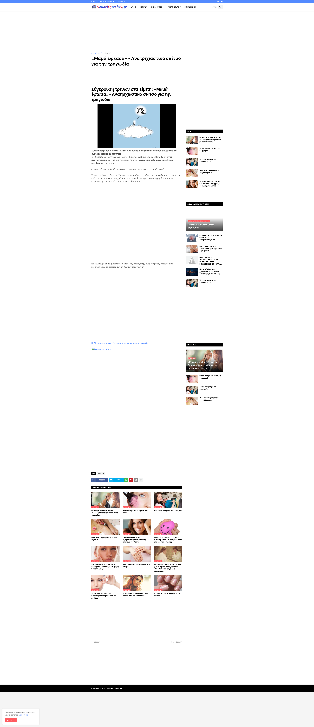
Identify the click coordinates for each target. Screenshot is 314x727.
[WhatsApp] (126, 480)
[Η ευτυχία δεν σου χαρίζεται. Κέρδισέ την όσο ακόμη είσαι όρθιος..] (192, 272)
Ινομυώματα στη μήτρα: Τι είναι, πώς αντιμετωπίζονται (210, 237)
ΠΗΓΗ (94, 343)
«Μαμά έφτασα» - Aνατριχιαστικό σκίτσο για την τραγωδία (122, 343)
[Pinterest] (131, 480)
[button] (214, 7)
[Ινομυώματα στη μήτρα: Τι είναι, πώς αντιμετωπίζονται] (192, 238)
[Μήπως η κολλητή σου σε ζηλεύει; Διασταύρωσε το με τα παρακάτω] (192, 140)
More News (173, 7)
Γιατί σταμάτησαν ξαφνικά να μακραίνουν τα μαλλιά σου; (135, 594)
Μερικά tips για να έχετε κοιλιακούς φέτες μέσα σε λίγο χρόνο (210, 248)
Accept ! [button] (10, 720)
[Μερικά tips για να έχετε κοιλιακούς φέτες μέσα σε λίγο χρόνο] (192, 249)
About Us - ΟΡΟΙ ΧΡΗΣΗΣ (106, 2)
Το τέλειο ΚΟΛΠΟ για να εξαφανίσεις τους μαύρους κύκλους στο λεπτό (134, 539)
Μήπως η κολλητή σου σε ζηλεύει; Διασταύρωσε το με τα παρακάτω (104, 512)
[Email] (136, 480)
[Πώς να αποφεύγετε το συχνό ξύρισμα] (192, 173)
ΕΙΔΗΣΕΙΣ (109, 53)
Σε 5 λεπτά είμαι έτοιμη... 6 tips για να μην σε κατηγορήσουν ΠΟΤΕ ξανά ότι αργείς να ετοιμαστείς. (167, 567)
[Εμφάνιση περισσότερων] (141, 480)
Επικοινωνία (190, 7)
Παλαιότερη (176, 642)
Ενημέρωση (156, 7)
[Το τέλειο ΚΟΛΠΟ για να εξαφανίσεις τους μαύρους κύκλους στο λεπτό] (192, 184)
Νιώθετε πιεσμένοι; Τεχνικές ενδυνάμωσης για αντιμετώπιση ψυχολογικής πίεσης (168, 539)
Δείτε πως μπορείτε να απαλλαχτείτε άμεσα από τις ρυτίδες (103, 595)
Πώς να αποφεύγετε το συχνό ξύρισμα (104, 538)
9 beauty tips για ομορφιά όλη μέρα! (135, 511)
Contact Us (121, 2)
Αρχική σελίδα (97, 53)
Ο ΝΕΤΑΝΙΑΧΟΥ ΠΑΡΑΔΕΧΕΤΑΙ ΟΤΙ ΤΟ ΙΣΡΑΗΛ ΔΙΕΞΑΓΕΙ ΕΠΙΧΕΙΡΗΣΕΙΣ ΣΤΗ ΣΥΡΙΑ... (210, 260)
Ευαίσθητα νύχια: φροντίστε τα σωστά (167, 594)
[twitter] (222, 1)
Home (93, 2)
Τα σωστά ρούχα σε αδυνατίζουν (168, 510)
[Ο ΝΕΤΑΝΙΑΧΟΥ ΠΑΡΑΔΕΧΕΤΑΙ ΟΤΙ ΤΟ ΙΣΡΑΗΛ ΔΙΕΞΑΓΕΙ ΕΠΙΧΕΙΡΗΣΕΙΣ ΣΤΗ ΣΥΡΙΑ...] (192, 260)
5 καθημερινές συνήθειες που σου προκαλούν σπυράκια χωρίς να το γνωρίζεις (105, 566)
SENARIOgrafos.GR (114, 688)
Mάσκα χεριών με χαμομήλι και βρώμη (136, 565)
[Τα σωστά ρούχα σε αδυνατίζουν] (192, 162)
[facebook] (218, 1)
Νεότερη (96, 642)
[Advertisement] (157, 31)
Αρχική (134, 7)
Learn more (23, 715)
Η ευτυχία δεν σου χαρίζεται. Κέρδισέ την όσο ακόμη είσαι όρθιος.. (210, 271)
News (143, 7)
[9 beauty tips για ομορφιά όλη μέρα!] (192, 151)
